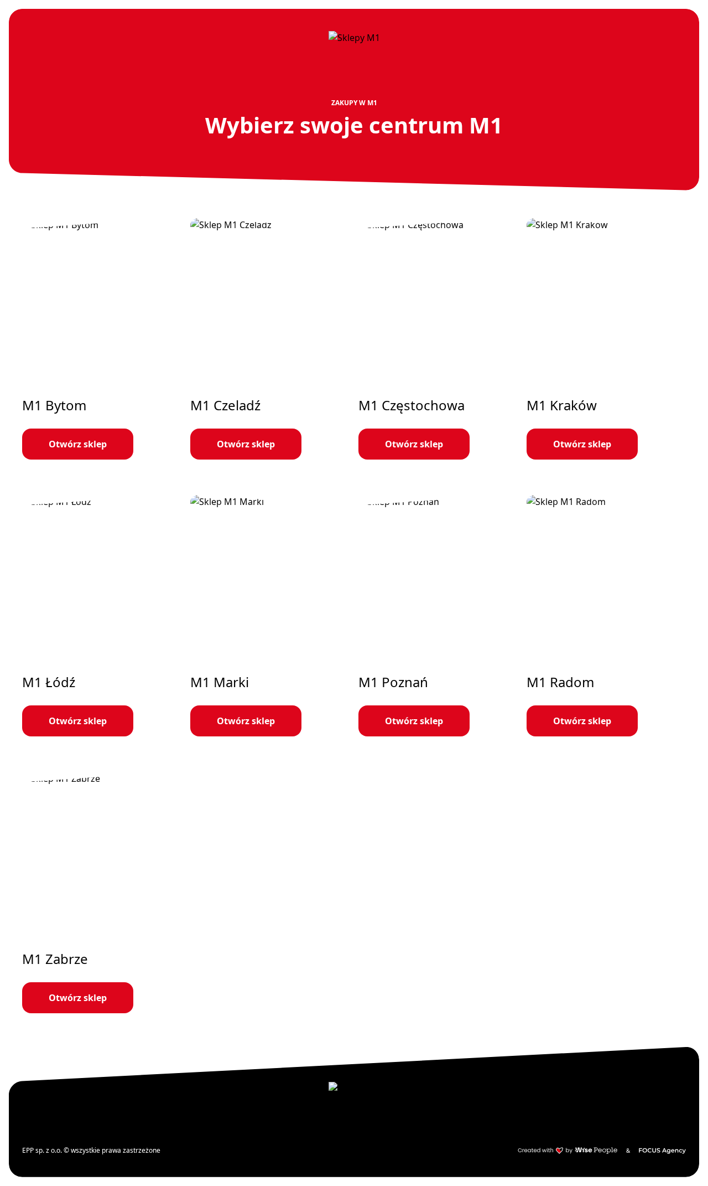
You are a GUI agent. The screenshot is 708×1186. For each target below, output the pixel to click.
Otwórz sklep (78, 444)
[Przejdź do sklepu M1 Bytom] (101, 339)
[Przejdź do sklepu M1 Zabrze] (101, 892)
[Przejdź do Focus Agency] (662, 1150)
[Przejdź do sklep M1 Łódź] (101, 615)
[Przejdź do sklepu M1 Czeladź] (270, 339)
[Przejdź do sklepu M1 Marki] (270, 615)
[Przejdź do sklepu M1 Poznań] (438, 615)
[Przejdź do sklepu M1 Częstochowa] (438, 339)
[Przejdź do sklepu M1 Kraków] (606, 339)
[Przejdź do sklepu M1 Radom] (606, 615)
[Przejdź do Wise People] (567, 1150)
